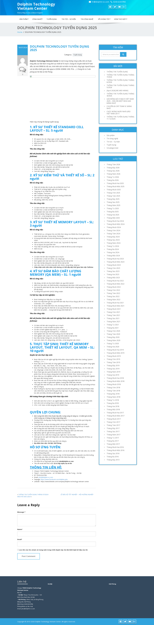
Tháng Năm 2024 (113, 243)
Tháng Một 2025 (113, 218)
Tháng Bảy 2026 (113, 168)
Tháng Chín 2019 (113, 359)
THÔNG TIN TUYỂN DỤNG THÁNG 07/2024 (33, 494)
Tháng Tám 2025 (113, 196)
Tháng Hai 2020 (113, 347)
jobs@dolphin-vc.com (45, 477)
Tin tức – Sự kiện (69, 19)
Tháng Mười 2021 (114, 309)
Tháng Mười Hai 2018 (115, 378)
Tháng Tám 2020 (113, 334)
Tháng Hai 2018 (113, 406)
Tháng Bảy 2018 (113, 394)
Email (19, 539)
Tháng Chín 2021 (113, 312)
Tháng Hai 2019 (113, 375)
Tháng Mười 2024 (114, 227)
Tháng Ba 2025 (113, 212)
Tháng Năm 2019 (113, 372)
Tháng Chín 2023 (113, 268)
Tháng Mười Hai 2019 (115, 350)
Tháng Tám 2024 (113, 234)
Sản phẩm (23, 19)
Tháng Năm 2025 (113, 205)
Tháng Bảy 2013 (113, 460)
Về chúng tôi (103, 19)
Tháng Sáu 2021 (113, 318)
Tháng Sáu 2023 (113, 271)
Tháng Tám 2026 (113, 164)
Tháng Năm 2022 (113, 300)
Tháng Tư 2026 (113, 177)
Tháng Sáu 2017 (113, 431)
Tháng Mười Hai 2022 (115, 281)
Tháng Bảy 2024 (113, 237)
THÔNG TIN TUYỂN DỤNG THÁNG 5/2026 (120, 86)
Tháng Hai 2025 (113, 215)
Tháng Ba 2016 (113, 457)
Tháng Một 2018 (113, 409)
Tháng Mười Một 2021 (115, 306)
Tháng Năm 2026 (113, 174)
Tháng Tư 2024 (113, 246)
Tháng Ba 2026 (113, 180)
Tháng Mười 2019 (114, 356)
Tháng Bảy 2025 (113, 199)
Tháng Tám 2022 (113, 293)
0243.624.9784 (119, 2)
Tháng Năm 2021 (113, 322)
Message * (21, 512)
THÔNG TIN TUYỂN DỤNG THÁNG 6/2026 (120, 81)
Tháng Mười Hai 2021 (115, 303)
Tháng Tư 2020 (113, 343)
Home (19, 32)
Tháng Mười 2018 (114, 384)
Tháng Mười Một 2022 (115, 284)
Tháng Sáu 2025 (113, 202)
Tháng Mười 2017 (114, 419)
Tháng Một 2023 (113, 278)
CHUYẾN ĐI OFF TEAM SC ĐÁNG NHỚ (119, 107)
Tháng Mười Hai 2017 (115, 413)
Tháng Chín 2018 (113, 387)
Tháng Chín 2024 (113, 230)
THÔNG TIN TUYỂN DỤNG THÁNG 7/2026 (120, 76)
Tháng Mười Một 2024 (115, 224)
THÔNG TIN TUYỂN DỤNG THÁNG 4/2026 (120, 95)
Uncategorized (112, 148)
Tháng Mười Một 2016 (115, 450)
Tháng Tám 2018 (113, 391)
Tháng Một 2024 (113, 256)
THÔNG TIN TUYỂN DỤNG (117, 72)
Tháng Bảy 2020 (113, 337)
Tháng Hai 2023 (113, 274)
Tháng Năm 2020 (113, 340)
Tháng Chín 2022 (113, 290)
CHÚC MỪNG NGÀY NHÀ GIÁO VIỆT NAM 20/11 (118, 112)
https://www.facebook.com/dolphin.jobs (54, 479)
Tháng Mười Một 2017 (115, 416)
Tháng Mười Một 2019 (115, 353)
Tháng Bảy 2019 (113, 365)
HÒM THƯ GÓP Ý (120, 19)
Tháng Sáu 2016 (113, 453)
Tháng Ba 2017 (113, 441)
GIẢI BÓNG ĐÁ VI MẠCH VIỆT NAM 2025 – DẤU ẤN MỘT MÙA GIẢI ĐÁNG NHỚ (120, 101)
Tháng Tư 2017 (113, 438)
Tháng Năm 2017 (113, 435)
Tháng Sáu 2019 (113, 369)
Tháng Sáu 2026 (113, 171)
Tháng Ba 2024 (113, 249)
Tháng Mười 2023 (114, 265)
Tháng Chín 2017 (113, 422)
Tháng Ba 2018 (113, 403)
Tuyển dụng (52, 19)
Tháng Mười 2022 (114, 287)
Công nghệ (37, 19)
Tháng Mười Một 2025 (115, 186)
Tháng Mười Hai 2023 (115, 259)
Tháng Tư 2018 (113, 400)
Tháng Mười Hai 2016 (115, 447)
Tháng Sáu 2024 (113, 240)
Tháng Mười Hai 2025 (115, 183)
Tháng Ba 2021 (113, 328)
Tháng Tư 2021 (113, 325)
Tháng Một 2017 (113, 444)
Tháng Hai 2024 (113, 252)
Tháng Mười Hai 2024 (115, 221)
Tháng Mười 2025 (114, 190)
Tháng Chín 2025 (113, 193)
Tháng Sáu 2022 (113, 296)
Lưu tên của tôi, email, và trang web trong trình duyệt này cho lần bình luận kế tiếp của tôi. (53, 550)
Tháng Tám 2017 (113, 425)
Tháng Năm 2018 (113, 397)
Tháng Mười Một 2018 (115, 381)
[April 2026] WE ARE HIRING (117, 91)
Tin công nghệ (87, 19)
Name (19, 529)
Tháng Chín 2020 (113, 331)
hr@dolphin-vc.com (100, 2)
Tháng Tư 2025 (113, 208)
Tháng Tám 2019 (113, 362)
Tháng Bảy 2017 (113, 428)
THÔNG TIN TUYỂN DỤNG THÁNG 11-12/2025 (120, 118)
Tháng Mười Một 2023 (115, 262)
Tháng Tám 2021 (113, 315)
